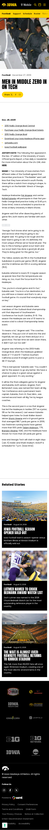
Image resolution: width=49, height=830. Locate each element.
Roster (37, 13)
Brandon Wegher (10, 430)
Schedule (27, 13)
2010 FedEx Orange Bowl (16, 134)
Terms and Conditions (12, 809)
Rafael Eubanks (9, 198)
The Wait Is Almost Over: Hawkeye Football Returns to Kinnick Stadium (22, 655)
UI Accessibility (9, 823)
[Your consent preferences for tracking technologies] (4, 825)
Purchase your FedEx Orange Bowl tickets (24, 130)
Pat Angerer (26, 195)
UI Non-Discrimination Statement (17, 818)
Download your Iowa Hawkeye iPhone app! (24, 138)
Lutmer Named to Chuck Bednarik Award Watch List (23, 590)
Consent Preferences (28, 804)
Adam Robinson (30, 427)
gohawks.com (11, 142)
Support (17, 13)
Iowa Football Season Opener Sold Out (19, 530)
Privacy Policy (8, 804)
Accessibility (24, 823)
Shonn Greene (15, 418)
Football (6, 75)
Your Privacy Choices (12, 814)
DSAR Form (31, 809)
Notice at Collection (34, 814)
